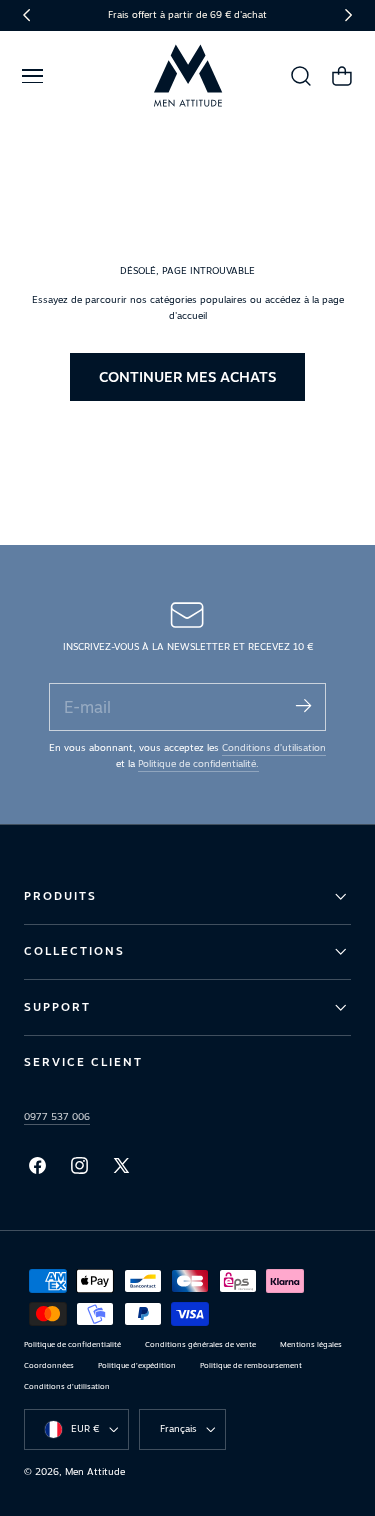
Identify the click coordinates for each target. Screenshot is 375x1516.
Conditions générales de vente (200, 1344)
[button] (32, 76)
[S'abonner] (303, 705)
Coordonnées (49, 1365)
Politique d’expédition (137, 1365)
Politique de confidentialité (72, 1344)
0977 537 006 (57, 1116)
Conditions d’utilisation (274, 747)
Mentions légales (311, 1344)
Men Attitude (95, 1471)
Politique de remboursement (251, 1365)
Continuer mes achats (187, 376)
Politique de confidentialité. (198, 763)
